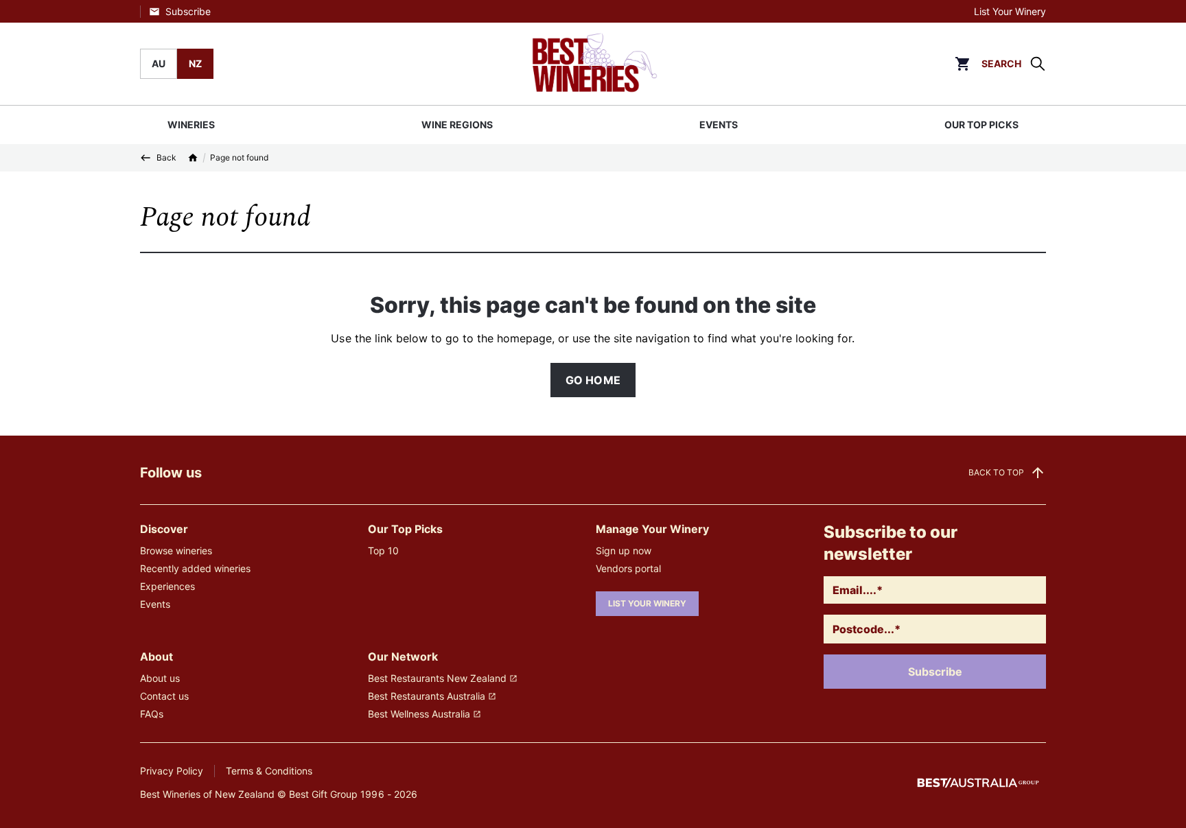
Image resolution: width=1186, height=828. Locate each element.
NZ (195, 63)
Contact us (164, 696)
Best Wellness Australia (419, 714)
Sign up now (623, 550)
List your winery (647, 603)
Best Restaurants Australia (426, 696)
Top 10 (383, 550)
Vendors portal (628, 568)
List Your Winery (1010, 11)
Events (155, 604)
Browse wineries (176, 550)
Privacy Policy (171, 771)
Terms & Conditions (269, 771)
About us (160, 678)
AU (158, 63)
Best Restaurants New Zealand (437, 678)
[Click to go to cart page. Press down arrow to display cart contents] (962, 64)
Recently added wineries (195, 568)
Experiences (167, 586)
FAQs (151, 714)
